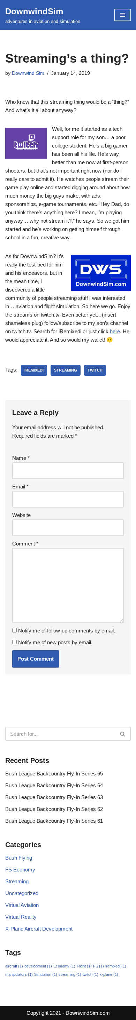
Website (21, 515)
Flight (84, 966)
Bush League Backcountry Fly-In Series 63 (54, 797)
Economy (64, 966)
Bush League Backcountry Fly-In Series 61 (54, 821)
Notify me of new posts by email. (55, 642)
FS (98, 966)
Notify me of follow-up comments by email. (66, 630)
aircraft (14, 966)
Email (20, 486)
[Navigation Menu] (122, 15)
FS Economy (20, 869)
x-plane (109, 974)
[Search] (123, 734)
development (38, 966)
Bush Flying (18, 858)
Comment (25, 544)
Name (21, 458)
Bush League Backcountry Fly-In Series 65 (54, 773)
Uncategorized (21, 893)
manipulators (19, 974)
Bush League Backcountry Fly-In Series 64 (54, 785)
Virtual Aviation (22, 905)
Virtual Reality (21, 917)
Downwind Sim (28, 73)
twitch (95, 370)
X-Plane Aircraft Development (39, 929)
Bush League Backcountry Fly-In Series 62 (54, 809)
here (115, 331)
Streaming (17, 881)
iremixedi (34, 370)
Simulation (45, 974)
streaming (65, 370)
